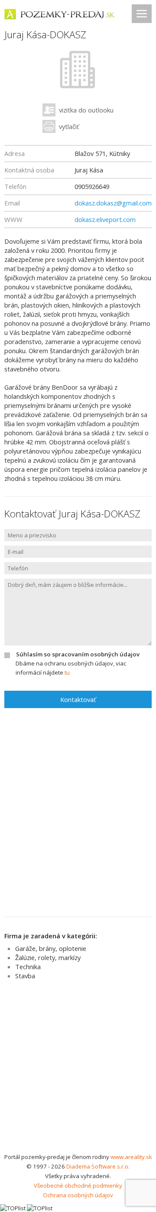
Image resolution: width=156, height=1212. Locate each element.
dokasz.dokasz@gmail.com (113, 203)
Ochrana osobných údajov (78, 1195)
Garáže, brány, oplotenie (50, 948)
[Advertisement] (78, 1069)
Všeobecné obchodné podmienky (78, 1185)
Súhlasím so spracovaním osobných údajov (78, 654)
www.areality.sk (131, 1157)
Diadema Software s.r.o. (98, 1166)
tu (67, 672)
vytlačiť (69, 126)
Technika (28, 966)
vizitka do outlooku (86, 110)
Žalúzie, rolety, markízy (48, 957)
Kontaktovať (78, 699)
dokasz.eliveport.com (105, 219)
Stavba (25, 975)
